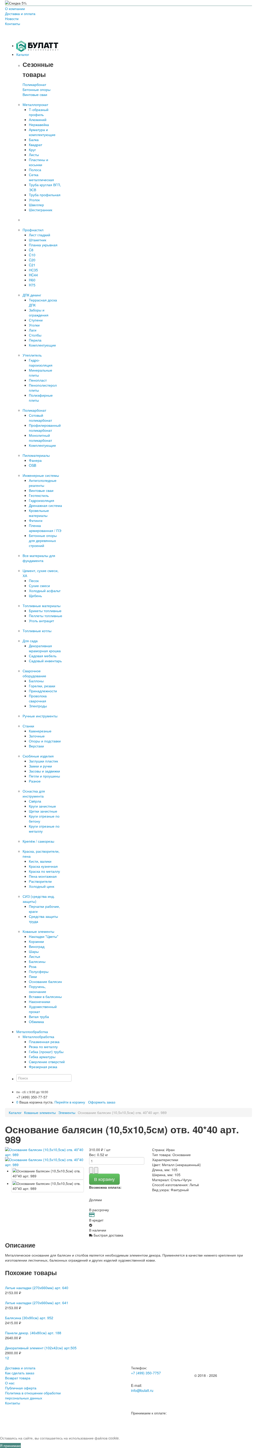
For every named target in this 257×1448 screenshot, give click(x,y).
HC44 (33, 274)
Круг (32, 149)
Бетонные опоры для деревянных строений (43, 540)
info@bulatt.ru (142, 1390)
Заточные (37, 735)
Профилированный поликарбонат (45, 428)
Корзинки (36, 941)
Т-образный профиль (38, 112)
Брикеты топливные (45, 610)
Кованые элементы (38, 931)
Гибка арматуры (42, 1056)
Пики (33, 976)
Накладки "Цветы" (43, 936)
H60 (32, 279)
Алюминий (37, 119)
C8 (31, 249)
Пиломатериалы (36, 455)
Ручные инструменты (40, 715)
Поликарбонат (34, 84)
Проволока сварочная (38, 698)
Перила (35, 340)
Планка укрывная (43, 244)
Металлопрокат (35, 104)
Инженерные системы (41, 475)
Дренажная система (45, 505)
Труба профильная (44, 194)
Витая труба (39, 1016)
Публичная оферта (20, 1387)
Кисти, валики (40, 861)
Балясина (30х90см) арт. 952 (29, 1317)
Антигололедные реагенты (42, 483)
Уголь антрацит (41, 620)
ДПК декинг (32, 294)
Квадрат (35, 144)
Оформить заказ (101, 1101)
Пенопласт (38, 380)
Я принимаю (10, 1445)
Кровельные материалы (39, 513)
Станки (28, 725)
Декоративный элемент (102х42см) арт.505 (41, 1347)
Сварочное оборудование (34, 673)
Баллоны (36, 680)
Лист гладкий (39, 234)
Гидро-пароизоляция (40, 363)
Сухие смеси (39, 585)
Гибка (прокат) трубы (46, 1051)
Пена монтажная (43, 876)
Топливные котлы (37, 630)
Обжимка (36, 1021)
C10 (32, 254)
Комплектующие (42, 345)
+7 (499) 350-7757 (146, 1372)
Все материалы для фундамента (39, 558)
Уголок (34, 199)
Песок (34, 580)
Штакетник (37, 239)
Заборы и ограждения (38, 312)
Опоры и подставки (45, 740)
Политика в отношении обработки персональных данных (33, 1395)
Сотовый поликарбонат (40, 418)
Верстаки (36, 745)
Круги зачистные (42, 806)
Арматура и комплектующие (42, 132)
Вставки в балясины (45, 996)
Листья (34, 956)
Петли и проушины (44, 775)
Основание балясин (45, 981)
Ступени (36, 319)
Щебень (35, 595)
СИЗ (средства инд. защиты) (39, 899)
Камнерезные (40, 730)
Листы (34, 154)
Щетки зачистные (43, 811)
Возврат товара (17, 1377)
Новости (12, 18)
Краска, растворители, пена (41, 854)
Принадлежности (43, 690)
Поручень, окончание (37, 989)
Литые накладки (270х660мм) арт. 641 (36, 1302)
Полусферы (38, 971)
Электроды (38, 705)
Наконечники (39, 1001)
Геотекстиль (39, 495)
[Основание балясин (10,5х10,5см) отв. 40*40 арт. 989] (47, 1173)
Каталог (15, 1112)
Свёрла (35, 801)
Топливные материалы (41, 605)
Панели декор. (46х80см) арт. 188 (33, 1332)
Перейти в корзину (69, 1101)
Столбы (35, 335)
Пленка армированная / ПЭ (45, 528)
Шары (34, 951)
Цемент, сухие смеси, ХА (40, 573)
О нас (10, 1382)
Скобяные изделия (38, 755)
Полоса (35, 169)
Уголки (34, 324)
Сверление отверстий (47, 1061)
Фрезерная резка (43, 1066)
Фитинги (35, 520)
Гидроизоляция (41, 500)
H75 (32, 284)
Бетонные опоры (36, 89)
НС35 (33, 269)
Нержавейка (39, 124)
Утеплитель (32, 355)
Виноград (36, 946)
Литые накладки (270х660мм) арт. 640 (36, 1287)
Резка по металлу (43, 1046)
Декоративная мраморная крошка (45, 648)
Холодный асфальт (44, 590)
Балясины (37, 961)
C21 (32, 264)
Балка (34, 139)
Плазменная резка (44, 1041)
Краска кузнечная (43, 866)
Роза (32, 966)
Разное (35, 781)
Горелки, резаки (42, 685)
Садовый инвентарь (45, 660)
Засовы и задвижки (44, 770)
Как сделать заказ (19, 1372)
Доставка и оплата (20, 13)
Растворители (40, 881)
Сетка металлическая (41, 177)
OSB (32, 465)
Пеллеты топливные (45, 615)
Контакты (12, 23)
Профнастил (33, 229)
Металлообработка (38, 1036)
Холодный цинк (41, 886)
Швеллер (36, 204)
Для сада (30, 640)
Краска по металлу (44, 871)
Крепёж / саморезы (38, 841)
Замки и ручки (40, 765)
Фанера (35, 460)
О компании (15, 8)
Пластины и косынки (38, 162)
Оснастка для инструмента (34, 794)
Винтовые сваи (35, 94)
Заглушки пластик (43, 760)
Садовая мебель (42, 655)
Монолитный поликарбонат (40, 438)
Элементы (66, 1112)
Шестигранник (40, 209)
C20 (32, 259)
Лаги (32, 329)
